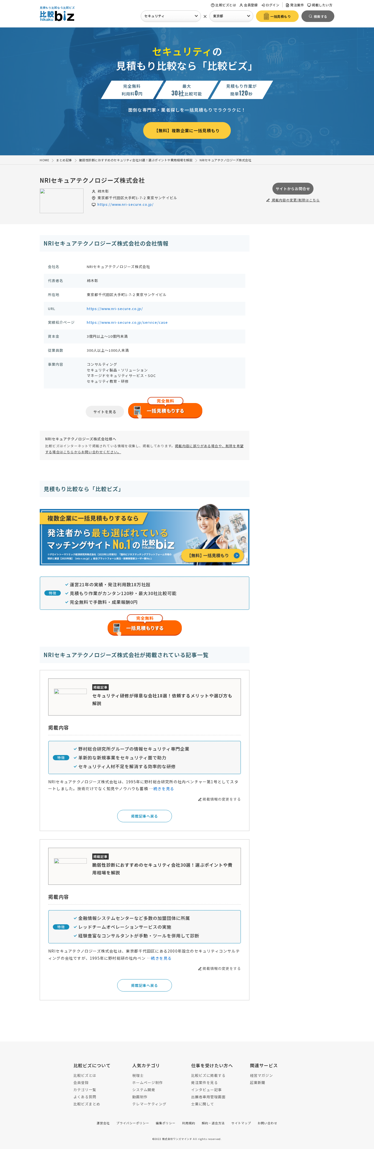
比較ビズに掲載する (208, 1075)
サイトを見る (104, 411)
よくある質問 (84, 1096)
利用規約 (188, 1123)
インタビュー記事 (206, 1089)
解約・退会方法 (213, 1123)
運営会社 (103, 1123)
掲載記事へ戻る (144, 816)
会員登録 (251, 4)
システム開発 (143, 1089)
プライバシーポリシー (132, 1123)
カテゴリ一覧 (84, 1089)
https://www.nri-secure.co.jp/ (125, 204)
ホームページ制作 (147, 1082)
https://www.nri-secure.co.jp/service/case (127, 322)
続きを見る (163, 788)
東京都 (218, 15)
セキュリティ (154, 15)
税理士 (138, 1075)
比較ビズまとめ (86, 1103)
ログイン (272, 4)
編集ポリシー (166, 1123)
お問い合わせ (267, 1123)
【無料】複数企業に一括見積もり (187, 130)
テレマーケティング (149, 1103)
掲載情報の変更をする (222, 799)
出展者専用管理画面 (208, 1096)
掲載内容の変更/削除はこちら (295, 200)
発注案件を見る (204, 1082)
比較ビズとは (225, 4)
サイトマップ (241, 1123)
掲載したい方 (322, 4)
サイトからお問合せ (293, 188)
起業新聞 (257, 1082)
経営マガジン (261, 1075)
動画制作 (140, 1096)
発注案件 (297, 4)
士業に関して (202, 1103)
